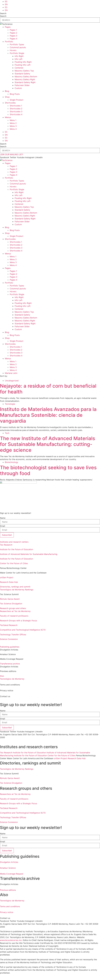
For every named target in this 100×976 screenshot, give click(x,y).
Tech (7, 433)
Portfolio (9, 41)
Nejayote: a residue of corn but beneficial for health (48, 389)
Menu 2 (13, 123)
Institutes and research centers (14, 542)
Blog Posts (15, 94)
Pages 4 (13, 38)
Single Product (16, 100)
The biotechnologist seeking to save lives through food (48, 470)
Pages (7, 27)
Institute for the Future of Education (16, 549)
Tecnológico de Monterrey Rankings (16, 589)
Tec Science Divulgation (11, 603)
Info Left (18, 59)
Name (2, 518)
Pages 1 (13, 30)
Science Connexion (9, 639)
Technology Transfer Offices (13, 634)
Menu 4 (13, 129)
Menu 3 (13, 126)
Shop (7, 97)
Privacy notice (6, 912)
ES (6, 1)
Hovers (13, 50)
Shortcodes (10, 103)
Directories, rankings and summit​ (15, 586)
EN (6, 4)
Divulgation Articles (9, 862)
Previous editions (8, 890)
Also (2, 676)
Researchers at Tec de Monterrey (15, 611)
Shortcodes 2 (16, 108)
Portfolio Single (17, 53)
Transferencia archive (10, 663)
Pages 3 (13, 35)
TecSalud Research (8, 625)
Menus (8, 117)
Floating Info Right (23, 62)
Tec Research (6, 545)
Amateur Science (8, 868)
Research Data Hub (9, 582)
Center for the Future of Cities (14, 563)
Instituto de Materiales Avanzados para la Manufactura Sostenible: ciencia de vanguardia (48, 415)
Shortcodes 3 (16, 111)
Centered (19, 68)
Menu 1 (13, 120)
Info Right (19, 56)
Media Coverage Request (11, 874)
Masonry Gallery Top (24, 70)
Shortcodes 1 (16, 105)
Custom (18, 88)
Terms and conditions (10, 906)
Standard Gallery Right (25, 82)
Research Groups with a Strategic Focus (18, 620)
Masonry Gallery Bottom (26, 76)
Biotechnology (11, 462)
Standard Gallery (22, 73)
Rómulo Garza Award (10, 599)
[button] (50, 541)
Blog (7, 91)
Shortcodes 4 (16, 114)
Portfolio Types (17, 44)
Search (3, 13)
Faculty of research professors (14, 616)
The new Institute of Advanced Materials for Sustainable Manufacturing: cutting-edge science (47, 444)
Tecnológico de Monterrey (12, 679)
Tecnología (10, 404)
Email (2, 526)
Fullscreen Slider (22, 85)
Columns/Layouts (18, 47)
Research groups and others (13, 608)
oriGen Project (6, 577)
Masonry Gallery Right (25, 79)
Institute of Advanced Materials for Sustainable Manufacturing (28, 554)
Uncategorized (12, 380)
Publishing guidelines (9, 647)
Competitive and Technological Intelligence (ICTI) (23, 630)
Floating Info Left (22, 65)
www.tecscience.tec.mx (11, 940)
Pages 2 (13, 33)
